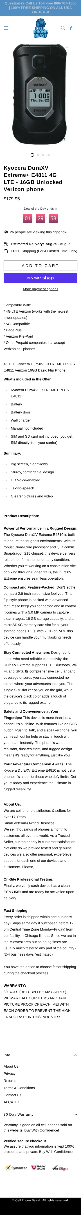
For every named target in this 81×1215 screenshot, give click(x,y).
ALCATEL (12, 1102)
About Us (11, 1066)
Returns (10, 1081)
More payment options (40, 289)
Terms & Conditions (19, 1088)
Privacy (10, 1073)
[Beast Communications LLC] (40, 28)
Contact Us (12, 1095)
